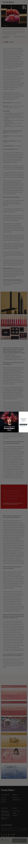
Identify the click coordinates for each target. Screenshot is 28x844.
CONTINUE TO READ (23, 424)
